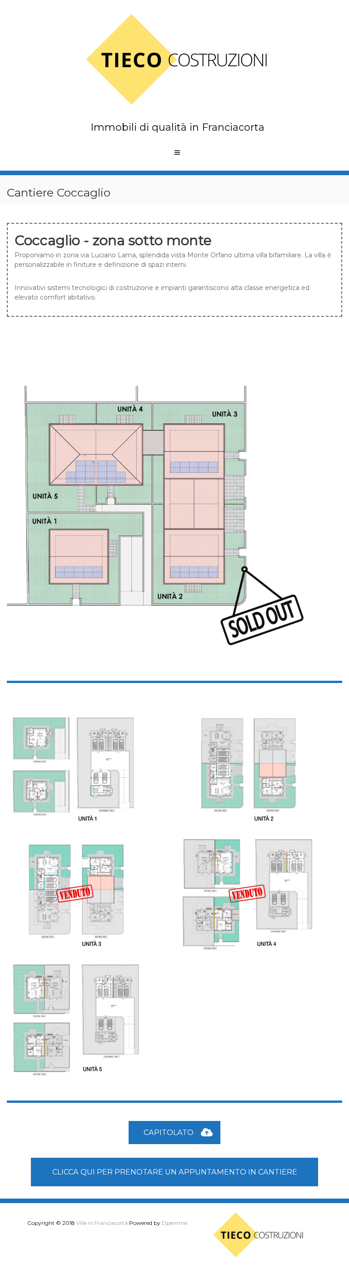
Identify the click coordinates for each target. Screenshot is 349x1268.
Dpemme (174, 1222)
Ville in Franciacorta (102, 1222)
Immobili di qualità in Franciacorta (177, 127)
